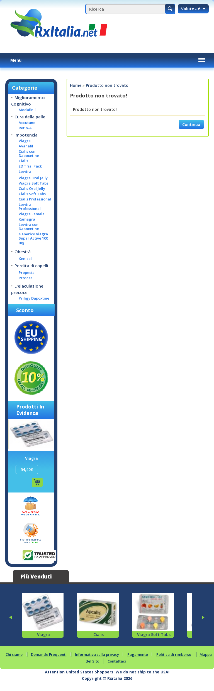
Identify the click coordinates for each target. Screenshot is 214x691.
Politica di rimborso (173, 654)
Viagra (25, 141)
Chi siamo (14, 654)
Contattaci (117, 661)
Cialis (23, 161)
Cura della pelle (29, 116)
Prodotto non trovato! (108, 85)
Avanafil (26, 146)
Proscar (25, 278)
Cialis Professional (35, 199)
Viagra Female (32, 214)
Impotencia (26, 135)
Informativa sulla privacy (97, 654)
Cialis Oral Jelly (32, 189)
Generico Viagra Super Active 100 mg (33, 238)
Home (75, 85)
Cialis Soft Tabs (32, 194)
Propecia (27, 273)
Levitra (25, 171)
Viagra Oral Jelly (33, 178)
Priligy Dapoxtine (34, 298)
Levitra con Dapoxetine (29, 227)
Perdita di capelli (31, 265)
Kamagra (27, 219)
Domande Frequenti (49, 654)
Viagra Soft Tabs (33, 183)
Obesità (22, 251)
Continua (191, 124)
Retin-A (25, 128)
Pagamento (137, 654)
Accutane (27, 123)
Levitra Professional (30, 206)
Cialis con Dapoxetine (29, 153)
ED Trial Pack (30, 166)
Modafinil (27, 110)
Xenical (25, 259)
